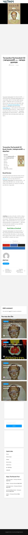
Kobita (7, 459)
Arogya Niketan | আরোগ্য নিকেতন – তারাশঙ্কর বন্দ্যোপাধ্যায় (13, 346)
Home (7, 454)
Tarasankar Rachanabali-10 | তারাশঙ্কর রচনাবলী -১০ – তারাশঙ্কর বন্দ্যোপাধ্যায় (12, 326)
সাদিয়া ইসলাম (12, 65)
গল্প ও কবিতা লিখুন (9, 467)
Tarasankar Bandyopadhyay (14, 104)
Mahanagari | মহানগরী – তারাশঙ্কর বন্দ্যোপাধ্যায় (12, 366)
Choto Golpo (9, 456)
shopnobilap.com (6, 108)
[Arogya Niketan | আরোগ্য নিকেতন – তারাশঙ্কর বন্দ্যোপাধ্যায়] (14, 349)
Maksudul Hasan (8, 356)
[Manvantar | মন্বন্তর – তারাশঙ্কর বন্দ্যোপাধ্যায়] (14, 391)
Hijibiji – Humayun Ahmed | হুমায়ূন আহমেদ (14, 483)
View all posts (6, 263)
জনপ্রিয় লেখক (5, 178)
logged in (10, 311)
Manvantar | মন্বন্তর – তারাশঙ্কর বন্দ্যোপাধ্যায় (12, 387)
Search (14, 425)
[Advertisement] (14, 39)
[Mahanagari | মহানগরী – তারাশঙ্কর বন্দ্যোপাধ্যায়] (14, 370)
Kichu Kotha (8, 462)
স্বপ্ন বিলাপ (6, 377)
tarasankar (6, 321)
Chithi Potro (8, 464)
